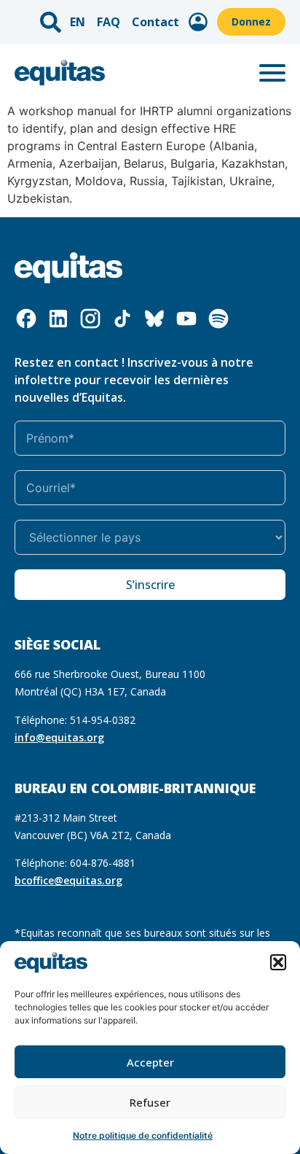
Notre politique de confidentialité (143, 1135)
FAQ (108, 22)
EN (77, 22)
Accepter (150, 1062)
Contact (155, 22)
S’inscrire (150, 585)
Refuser (150, 1102)
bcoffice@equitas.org (68, 880)
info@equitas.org (59, 737)
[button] (278, 962)
